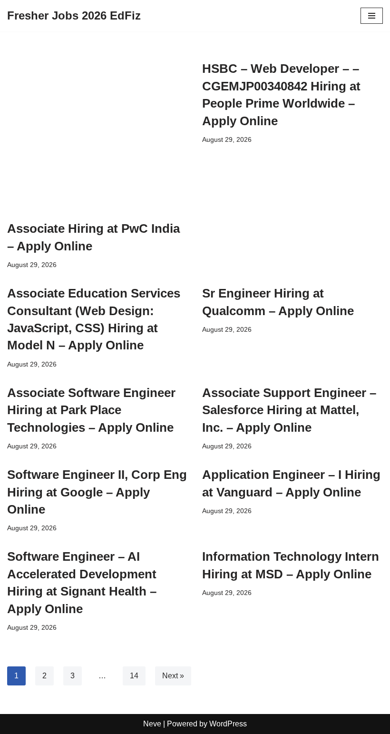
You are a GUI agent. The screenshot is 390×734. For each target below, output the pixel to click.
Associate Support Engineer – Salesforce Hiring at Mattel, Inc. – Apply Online (289, 410)
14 (134, 676)
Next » (173, 676)
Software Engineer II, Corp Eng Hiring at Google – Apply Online (97, 491)
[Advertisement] (97, 136)
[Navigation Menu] (372, 16)
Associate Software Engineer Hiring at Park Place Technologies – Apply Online (91, 410)
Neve (152, 724)
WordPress (228, 724)
